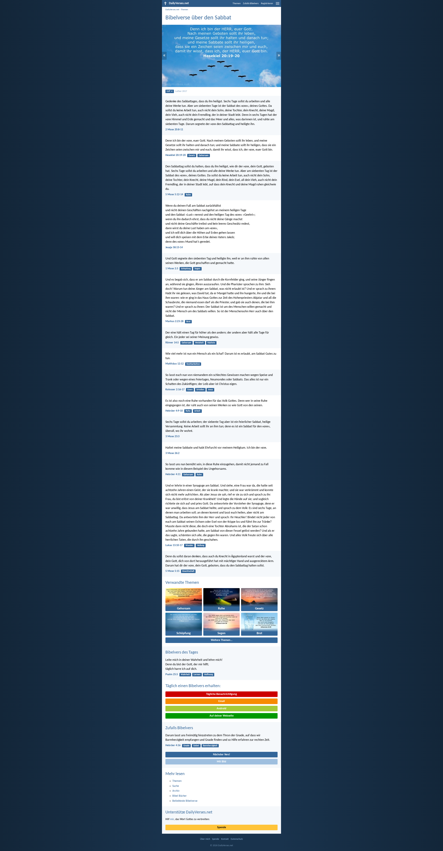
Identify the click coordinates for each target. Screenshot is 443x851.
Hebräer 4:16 (172, 745)
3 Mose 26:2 (172, 453)
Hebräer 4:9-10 (174, 410)
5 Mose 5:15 (172, 571)
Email (221, 701)
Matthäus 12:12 (174, 363)
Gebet (196, 746)
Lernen (197, 674)
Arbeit (197, 411)
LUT (168, 91)
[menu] (277, 5)
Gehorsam (204, 155)
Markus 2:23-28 (174, 321)
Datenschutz (237, 839)
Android (221, 708)
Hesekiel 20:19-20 (175, 155)
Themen (237, 3)
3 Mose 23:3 (172, 436)
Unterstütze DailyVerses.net (188, 812)
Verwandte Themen (182, 583)
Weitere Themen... (221, 640)
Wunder (189, 545)
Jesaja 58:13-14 (174, 247)
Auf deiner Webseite (222, 715)
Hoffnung (208, 674)
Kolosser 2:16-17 (174, 389)
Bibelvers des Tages (181, 652)
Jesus (210, 390)
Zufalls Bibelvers (251, 3)
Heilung (200, 545)
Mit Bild (221, 761)
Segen (197, 269)
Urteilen (200, 390)
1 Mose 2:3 (171, 268)
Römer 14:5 (172, 342)
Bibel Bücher (179, 796)
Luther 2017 (181, 91)
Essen (190, 390)
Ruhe (188, 195)
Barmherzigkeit (210, 746)
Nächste (211, 343)
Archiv (175, 791)
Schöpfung (186, 269)
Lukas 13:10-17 (174, 545)
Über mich (205, 839)
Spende (221, 827)
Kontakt (225, 839)
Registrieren (267, 3)
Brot (188, 322)
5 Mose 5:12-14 (174, 194)
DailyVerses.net (172, 9)
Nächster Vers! (221, 754)
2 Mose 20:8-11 (174, 129)
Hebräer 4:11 (172, 474)
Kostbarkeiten (193, 364)
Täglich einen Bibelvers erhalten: (193, 686)
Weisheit (199, 343)
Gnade (186, 746)
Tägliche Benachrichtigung (221, 694)
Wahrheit (185, 674)
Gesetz (192, 155)
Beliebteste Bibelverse (184, 801)
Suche (175, 786)
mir (172, 819)
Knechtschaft (188, 571)
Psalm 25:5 (171, 674)
